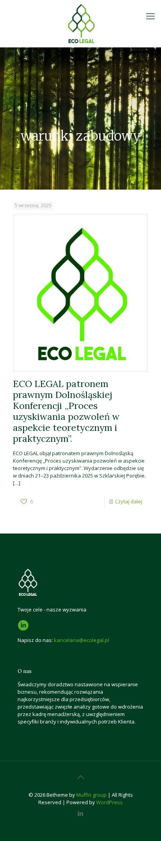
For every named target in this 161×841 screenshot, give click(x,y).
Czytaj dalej (128, 501)
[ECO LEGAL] (80, 23)
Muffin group (91, 794)
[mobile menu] (150, 15)
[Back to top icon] (80, 777)
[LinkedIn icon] (81, 813)
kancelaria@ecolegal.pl (81, 640)
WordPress (109, 802)
